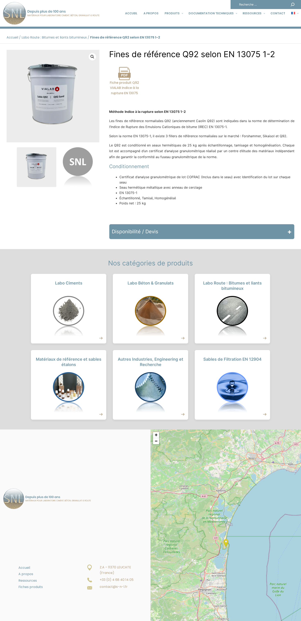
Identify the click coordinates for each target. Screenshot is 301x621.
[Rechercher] (292, 4)
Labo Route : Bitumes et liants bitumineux (54, 37)
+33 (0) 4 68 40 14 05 (117, 579)
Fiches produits (30, 587)
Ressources (27, 580)
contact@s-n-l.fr (114, 586)
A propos (25, 574)
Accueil (12, 37)
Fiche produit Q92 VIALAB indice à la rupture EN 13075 (124, 87)
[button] (92, 56)
